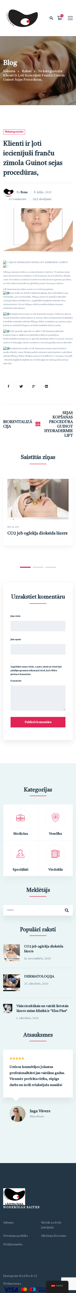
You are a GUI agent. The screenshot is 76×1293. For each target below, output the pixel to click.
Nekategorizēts (50, 71)
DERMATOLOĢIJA (39, 976)
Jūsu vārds (15, 616)
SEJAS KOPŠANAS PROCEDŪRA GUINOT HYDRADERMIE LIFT (58, 424)
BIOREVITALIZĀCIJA (17, 424)
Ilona (23, 192)
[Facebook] (8, 386)
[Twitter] (21, 386)
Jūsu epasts (16, 639)
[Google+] (33, 386)
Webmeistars (12, 1283)
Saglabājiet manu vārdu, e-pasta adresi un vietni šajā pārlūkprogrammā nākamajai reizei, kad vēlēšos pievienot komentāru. (36, 670)
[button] (25, 567)
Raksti (26, 71)
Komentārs (16, 681)
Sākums (9, 71)
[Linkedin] (46, 386)
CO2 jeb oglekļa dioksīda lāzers (37, 533)
